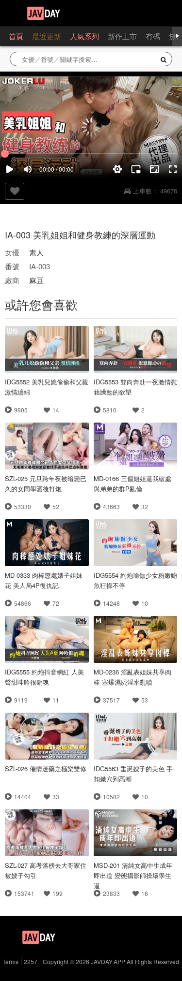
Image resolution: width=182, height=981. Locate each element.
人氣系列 (84, 36)
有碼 (153, 36)
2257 (30, 961)
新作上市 (122, 36)
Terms (10, 961)
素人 (36, 252)
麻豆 (36, 280)
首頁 (16, 36)
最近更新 (46, 36)
